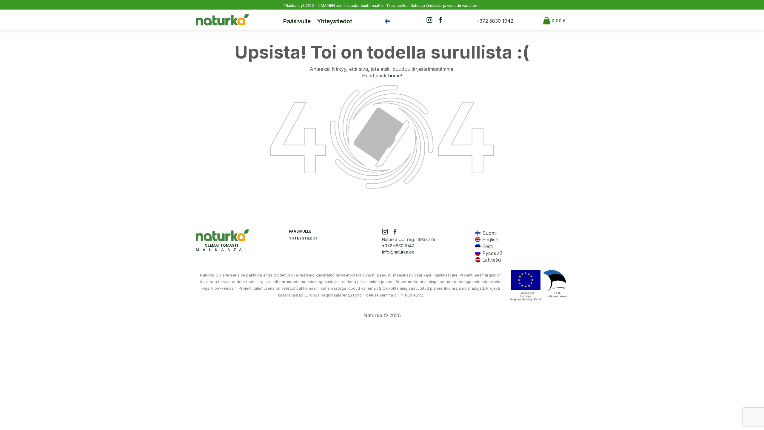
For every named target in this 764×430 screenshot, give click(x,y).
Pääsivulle (297, 21)
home (394, 76)
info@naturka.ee (398, 251)
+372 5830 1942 (494, 21)
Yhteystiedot (334, 21)
